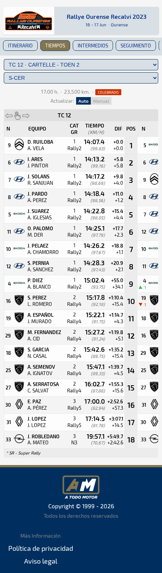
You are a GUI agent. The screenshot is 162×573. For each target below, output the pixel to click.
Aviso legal (40, 561)
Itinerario (20, 46)
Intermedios (93, 46)
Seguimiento (136, 46)
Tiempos (55, 46)
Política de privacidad (40, 548)
